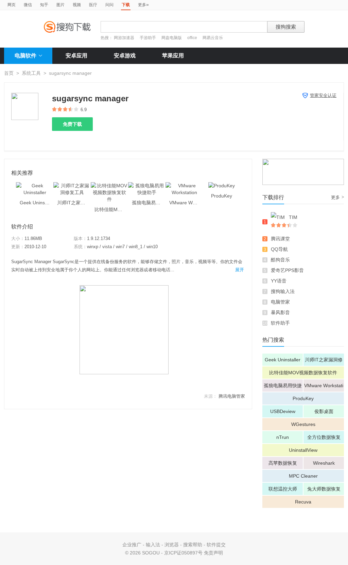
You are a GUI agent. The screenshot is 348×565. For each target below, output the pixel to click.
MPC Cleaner (303, 476)
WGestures (303, 424)
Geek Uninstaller (282, 359)
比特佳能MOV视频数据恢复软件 (303, 372)
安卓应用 (76, 55)
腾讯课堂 (280, 238)
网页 (11, 4)
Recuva (303, 501)
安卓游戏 (125, 55)
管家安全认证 (323, 95)
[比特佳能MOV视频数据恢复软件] (109, 185)
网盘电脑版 (171, 37)
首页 (9, 73)
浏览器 (171, 544)
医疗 (93, 4)
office (192, 37)
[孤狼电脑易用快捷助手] (147, 185)
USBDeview (282, 411)
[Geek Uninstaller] (34, 185)
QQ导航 (279, 249)
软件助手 (280, 323)
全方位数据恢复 (324, 437)
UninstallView (303, 450)
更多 (143, 4)
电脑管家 (280, 302)
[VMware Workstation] (184, 185)
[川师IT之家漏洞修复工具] (72, 185)
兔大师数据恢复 (324, 489)
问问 (109, 4)
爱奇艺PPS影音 (287, 270)
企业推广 (131, 544)
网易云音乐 (213, 37)
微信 (28, 4)
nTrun (282, 437)
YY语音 (278, 281)
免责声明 (213, 552)
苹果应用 (173, 55)
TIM (293, 217)
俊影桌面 (323, 411)
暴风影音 (280, 312)
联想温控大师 (282, 489)
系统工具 (31, 73)
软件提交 (216, 544)
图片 (60, 4)
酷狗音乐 (280, 259)
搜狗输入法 (283, 291)
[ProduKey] (221, 185)
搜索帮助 (192, 544)
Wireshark (324, 463)
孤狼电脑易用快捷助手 (283, 387)
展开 (239, 269)
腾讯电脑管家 (232, 396)
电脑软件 (25, 55)
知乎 (44, 4)
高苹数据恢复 (282, 463)
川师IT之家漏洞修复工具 (324, 361)
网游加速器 (124, 37)
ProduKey (303, 398)
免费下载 (72, 124)
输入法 (153, 544)
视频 (77, 4)
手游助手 (148, 37)
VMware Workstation (323, 387)
